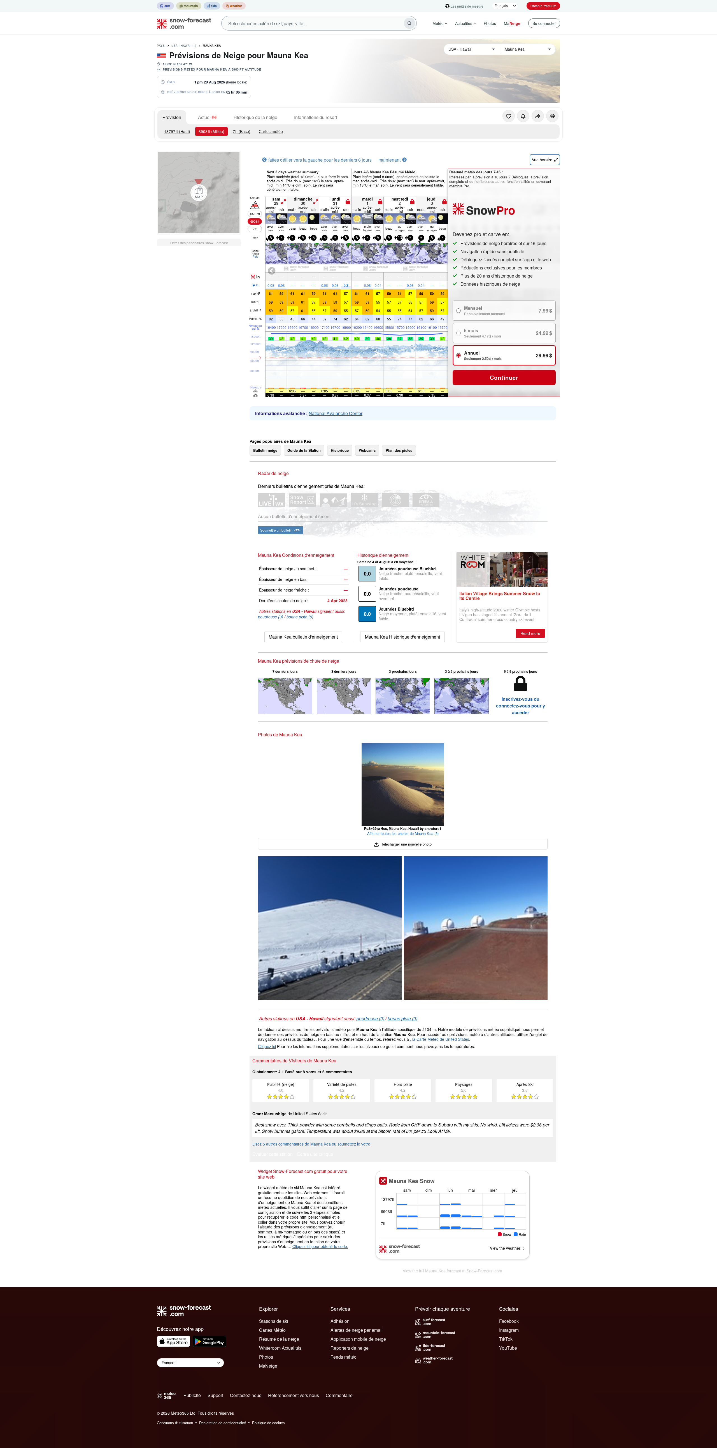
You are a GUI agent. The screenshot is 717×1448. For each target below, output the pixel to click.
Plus (255, 257)
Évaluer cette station (272, 1154)
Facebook (509, 1321)
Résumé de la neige (279, 1339)
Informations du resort (315, 117)
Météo (438, 23)
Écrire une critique (315, 1154)
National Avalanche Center (335, 413)
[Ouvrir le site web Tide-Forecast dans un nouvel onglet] (212, 6)
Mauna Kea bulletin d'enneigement (303, 637)
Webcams (367, 450)
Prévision (171, 117)
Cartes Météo (272, 1330)
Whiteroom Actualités (280, 1348)
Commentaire (339, 1395)
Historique (340, 450)
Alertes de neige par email (356, 1330)
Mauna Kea (212, 46)
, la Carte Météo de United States (439, 1039)
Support (215, 1395)
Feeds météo (343, 1357)
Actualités (463, 23)
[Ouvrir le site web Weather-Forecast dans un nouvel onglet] (234, 6)
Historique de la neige (255, 117)
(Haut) (177, 131)
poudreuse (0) (270, 617)
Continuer (504, 377)
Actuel (204, 117)
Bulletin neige (265, 450)
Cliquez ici (267, 1046)
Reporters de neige (349, 1348)
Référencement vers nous (293, 1395)
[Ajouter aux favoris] (508, 116)
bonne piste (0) (300, 617)
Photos (490, 23)
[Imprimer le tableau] (552, 116)
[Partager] (538, 116)
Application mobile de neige (358, 1339)
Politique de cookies (268, 1422)
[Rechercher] (409, 23)
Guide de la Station (304, 450)
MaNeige (268, 1366)
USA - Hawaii (183, 46)
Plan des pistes (399, 450)
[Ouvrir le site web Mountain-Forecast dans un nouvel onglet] (188, 6)
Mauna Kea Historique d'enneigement (402, 637)
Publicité (192, 1395)
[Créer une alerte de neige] (523, 116)
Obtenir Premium (543, 5)
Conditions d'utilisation (175, 1422)
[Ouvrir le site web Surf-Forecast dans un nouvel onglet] (165, 6)
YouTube (508, 1348)
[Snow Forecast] (182, 23)
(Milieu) (211, 131)
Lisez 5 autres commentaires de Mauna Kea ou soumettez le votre (311, 1144)
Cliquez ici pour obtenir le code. (320, 1246)
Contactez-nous (245, 1395)
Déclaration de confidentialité (222, 1422)
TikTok (506, 1339)
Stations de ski (273, 1321)
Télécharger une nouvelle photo (405, 844)
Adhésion (340, 1321)
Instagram (509, 1330)
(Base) (241, 131)
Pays (161, 46)
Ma (512, 23)
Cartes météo (271, 131)
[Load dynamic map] (198, 192)
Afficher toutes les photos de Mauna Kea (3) (403, 833)
